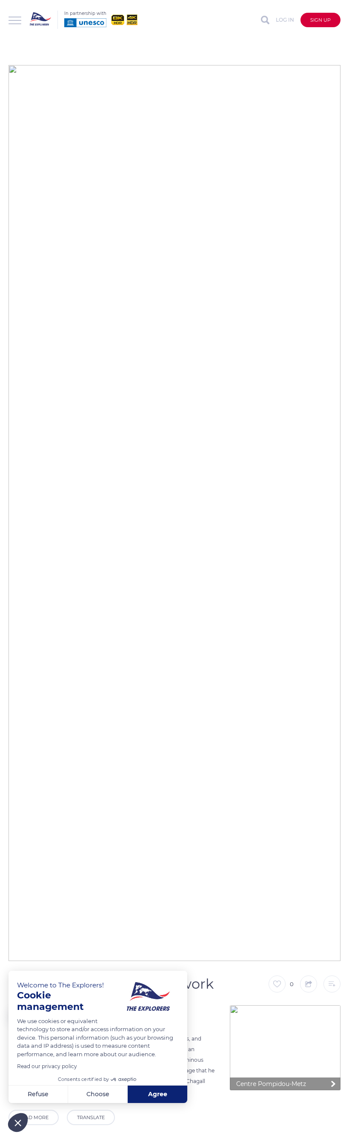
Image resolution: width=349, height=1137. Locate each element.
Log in (285, 20)
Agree (157, 1094)
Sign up (320, 20)
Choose (97, 1094)
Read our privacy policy (47, 1066)
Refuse (38, 1094)
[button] (18, 1122)
